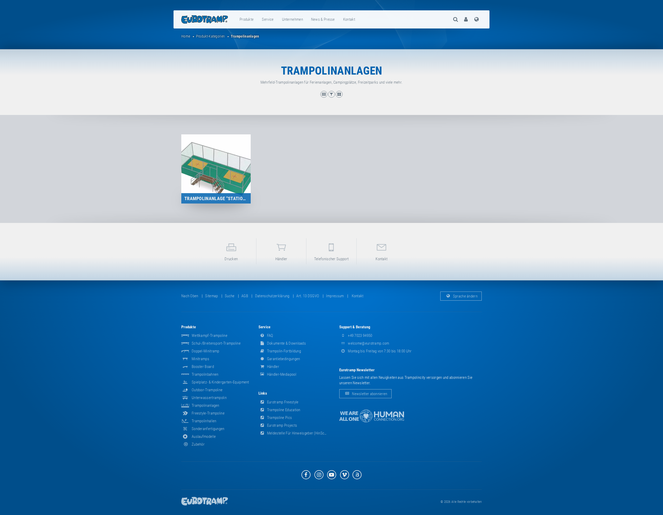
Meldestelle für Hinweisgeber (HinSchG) (298, 433)
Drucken (231, 259)
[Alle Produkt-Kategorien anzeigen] (339, 96)
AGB (244, 296)
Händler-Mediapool (281, 374)
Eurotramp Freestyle (282, 402)
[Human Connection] (371, 416)
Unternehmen (292, 19)
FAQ (269, 335)
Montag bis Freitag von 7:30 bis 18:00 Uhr (379, 351)
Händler (281, 259)
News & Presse (323, 19)
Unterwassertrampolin (209, 397)
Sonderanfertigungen (208, 428)
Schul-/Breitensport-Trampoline (216, 343)
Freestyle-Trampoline (208, 413)
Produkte (247, 19)
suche (230, 296)
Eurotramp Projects (281, 425)
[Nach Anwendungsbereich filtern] (332, 96)
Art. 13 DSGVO (307, 296)
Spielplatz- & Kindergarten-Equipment (220, 382)
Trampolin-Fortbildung (283, 351)
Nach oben (189, 296)
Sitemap (211, 296)
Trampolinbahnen (205, 374)
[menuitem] (247, 19)
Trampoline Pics (279, 417)
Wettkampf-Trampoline (209, 335)
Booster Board (203, 366)
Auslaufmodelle (204, 436)
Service (267, 19)
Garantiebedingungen (283, 359)
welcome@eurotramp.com (368, 343)
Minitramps (200, 359)
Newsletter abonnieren (369, 393)
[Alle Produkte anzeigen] (324, 96)
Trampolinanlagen (205, 405)
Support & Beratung (354, 327)
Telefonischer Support (331, 259)
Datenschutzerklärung (272, 296)
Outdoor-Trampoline (207, 390)
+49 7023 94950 (359, 335)
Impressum (335, 296)
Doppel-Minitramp (205, 351)
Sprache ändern (465, 296)
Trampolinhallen (204, 421)
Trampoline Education (283, 410)
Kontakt (349, 19)
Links (262, 393)
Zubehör (198, 444)
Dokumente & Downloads (286, 343)
